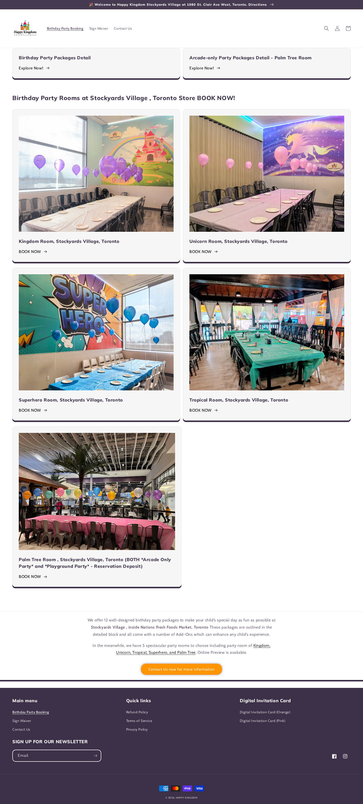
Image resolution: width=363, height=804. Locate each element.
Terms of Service (139, 721)
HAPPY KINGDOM (187, 797)
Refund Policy (137, 712)
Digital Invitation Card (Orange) (265, 712)
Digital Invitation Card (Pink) (262, 721)
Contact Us (21, 729)
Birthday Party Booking (30, 712)
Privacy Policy (137, 729)
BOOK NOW (30, 251)
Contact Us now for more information (181, 669)
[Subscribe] (95, 756)
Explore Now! (31, 68)
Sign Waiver (21, 721)
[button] (326, 28)
